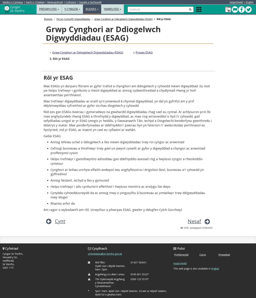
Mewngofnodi (55, 2)
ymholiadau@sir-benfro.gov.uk (105, 253)
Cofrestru (71, 2)
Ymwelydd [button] (111, 9)
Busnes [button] (91, 9)
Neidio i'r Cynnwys (13, 2)
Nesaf (194, 221)
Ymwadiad (224, 254)
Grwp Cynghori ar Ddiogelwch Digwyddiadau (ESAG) (123, 19)
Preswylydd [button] (48, 9)
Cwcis (202, 254)
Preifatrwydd (181, 254)
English (249, 2)
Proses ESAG (144, 52)
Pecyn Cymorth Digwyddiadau (73, 19)
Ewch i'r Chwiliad (35, 2)
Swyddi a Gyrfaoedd (90, 2)
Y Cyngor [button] (71, 9)
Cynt (60, 221)
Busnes (48, 19)
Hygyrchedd (236, 2)
